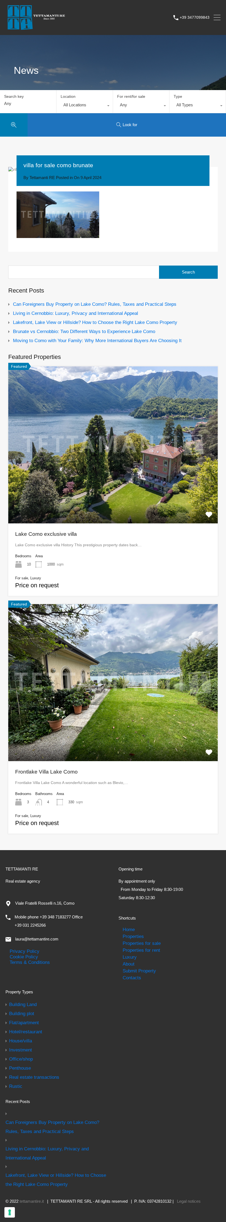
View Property (113, 492)
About (128, 963)
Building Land (23, 1004)
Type (178, 96)
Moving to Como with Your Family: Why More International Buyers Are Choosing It (97, 340)
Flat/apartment (24, 1022)
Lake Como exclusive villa (46, 534)
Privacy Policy (24, 951)
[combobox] (85, 106)
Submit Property (139, 970)
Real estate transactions (34, 1077)
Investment (20, 1049)
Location (68, 96)
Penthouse (20, 1068)
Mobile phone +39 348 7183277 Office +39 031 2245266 (49, 921)
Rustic (15, 1086)
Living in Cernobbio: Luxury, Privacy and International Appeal (75, 313)
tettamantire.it (32, 1201)
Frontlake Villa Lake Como (46, 772)
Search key (14, 96)
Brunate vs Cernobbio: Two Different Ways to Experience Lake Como (84, 331)
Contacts (132, 977)
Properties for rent (141, 950)
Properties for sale (142, 943)
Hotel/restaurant (25, 1031)
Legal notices (189, 1201)
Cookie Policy (24, 956)
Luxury (130, 957)
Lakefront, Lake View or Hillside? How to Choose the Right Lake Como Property (95, 322)
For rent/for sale (131, 96)
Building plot (21, 1013)
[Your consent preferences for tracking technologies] (9, 1212)
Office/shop (21, 1058)
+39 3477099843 (194, 17)
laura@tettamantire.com (36, 939)
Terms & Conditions (30, 962)
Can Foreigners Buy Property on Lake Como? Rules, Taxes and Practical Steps (94, 304)
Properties (133, 936)
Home (129, 929)
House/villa (20, 1040)
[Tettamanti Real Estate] (36, 27)
